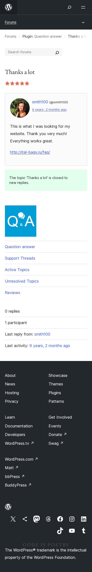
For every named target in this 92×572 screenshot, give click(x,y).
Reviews (12, 292)
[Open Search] (69, 7)
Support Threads (20, 258)
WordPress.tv (19, 443)
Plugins (55, 392)
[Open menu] (84, 7)
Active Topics (17, 269)
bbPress (15, 476)
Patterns (56, 401)
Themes (56, 383)
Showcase (58, 375)
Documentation (19, 426)
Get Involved (60, 417)
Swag (56, 443)
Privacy (11, 401)
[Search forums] (57, 52)
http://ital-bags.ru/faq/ (30, 152)
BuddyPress (18, 485)
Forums (10, 22)
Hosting (12, 392)
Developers (15, 434)
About (10, 375)
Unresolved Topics (22, 281)
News (10, 383)
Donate (58, 434)
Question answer (48, 36)
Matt (12, 467)
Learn (10, 417)
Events (55, 426)
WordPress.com (21, 459)
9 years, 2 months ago (49, 109)
